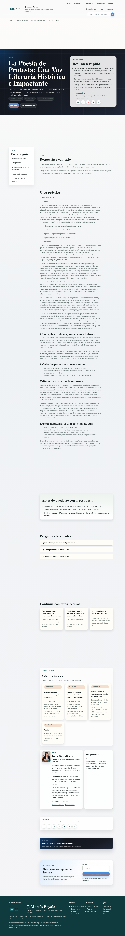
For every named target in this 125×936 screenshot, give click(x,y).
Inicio (68, 4)
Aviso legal (107, 907)
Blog (101, 9)
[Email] (69, 826)
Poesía (110, 4)
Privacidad (85, 880)
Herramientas (91, 9)
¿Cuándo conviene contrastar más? (56, 556)
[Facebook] (49, 826)
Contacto (109, 9)
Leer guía (13, 105)
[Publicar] (44, 826)
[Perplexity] (83, 102)
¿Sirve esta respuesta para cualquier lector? (59, 543)
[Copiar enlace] (74, 826)
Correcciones (69, 805)
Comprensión (88, 4)
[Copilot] (88, 102)
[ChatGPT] (78, 102)
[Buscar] (112, 14)
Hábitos (77, 4)
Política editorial (58, 805)
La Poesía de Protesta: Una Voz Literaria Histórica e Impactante (37, 21)
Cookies (106, 911)
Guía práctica (16, 163)
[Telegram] (64, 826)
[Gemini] (93, 102)
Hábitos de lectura (77, 907)
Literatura (101, 4)
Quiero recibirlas (96, 874)
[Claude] (98, 102)
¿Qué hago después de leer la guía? (56, 550)
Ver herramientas (28, 105)
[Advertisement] (62, 35)
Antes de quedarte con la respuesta (20, 168)
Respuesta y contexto (19, 158)
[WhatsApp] (59, 826)
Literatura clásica (93, 907)
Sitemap (106, 914)
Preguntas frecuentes (19, 174)
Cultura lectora (76, 914)
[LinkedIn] (54, 826)
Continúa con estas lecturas (18, 180)
